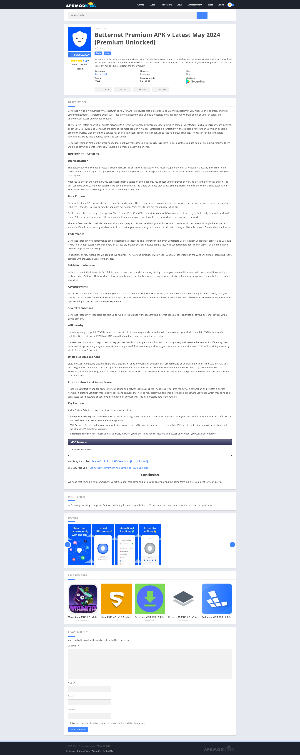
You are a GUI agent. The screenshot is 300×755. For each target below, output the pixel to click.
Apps (152, 4)
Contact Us (107, 751)
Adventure (167, 4)
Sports (221, 4)
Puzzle (210, 4)
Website (71, 709)
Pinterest (143, 89)
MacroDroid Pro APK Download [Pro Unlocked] (120, 461)
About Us (96, 751)
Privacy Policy (83, 751)
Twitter (123, 89)
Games (140, 4)
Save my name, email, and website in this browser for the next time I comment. (108, 723)
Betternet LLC (101, 73)
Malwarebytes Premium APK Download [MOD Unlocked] (119, 467)
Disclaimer (70, 751)
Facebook (105, 89)
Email (71, 696)
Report (80, 68)
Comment (73, 645)
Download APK (82, 55)
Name (71, 682)
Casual (180, 4)
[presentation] (67, 544)
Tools (104, 28)
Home (97, 28)
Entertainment (195, 4)
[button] (202, 15)
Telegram (162, 89)
